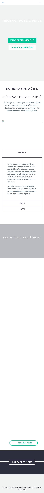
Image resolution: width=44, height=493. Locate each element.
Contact (5, 487)
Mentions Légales (15, 487)
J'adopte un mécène (22, 40)
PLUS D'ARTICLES (23, 443)
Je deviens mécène (22, 47)
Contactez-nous (22, 462)
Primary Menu (40, 2)
